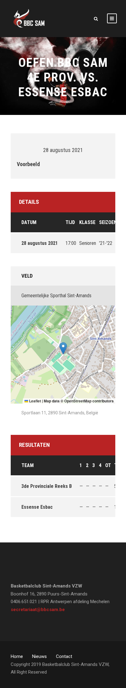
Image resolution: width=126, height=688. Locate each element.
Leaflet (34, 401)
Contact (64, 656)
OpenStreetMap (77, 401)
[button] (63, 348)
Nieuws (39, 656)
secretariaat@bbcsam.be (38, 609)
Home (17, 656)
